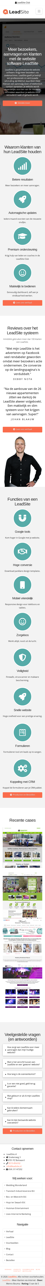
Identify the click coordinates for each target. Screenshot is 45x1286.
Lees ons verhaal (24, 302)
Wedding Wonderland (16, 1185)
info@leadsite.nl (14, 1166)
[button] (39, 11)
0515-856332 (14, 1163)
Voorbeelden (12, 1243)
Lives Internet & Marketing (18, 1214)
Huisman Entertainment (17, 1208)
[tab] (22, 1050)
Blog (8, 1248)
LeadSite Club (23, 2)
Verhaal (9, 1231)
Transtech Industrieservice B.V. (20, 1191)
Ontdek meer (24, 103)
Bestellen (10, 1260)
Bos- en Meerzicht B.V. (16, 1196)
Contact (10, 1254)
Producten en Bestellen (24, 794)
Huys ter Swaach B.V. (16, 1202)
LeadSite (10, 1237)
